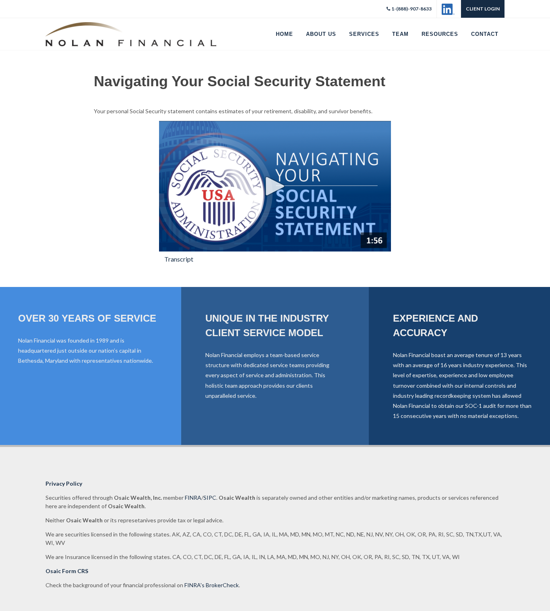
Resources (440, 34)
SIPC (209, 497)
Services (364, 34)
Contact (484, 34)
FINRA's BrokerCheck (211, 585)
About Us (321, 34)
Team (400, 34)
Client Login (483, 9)
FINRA (193, 497)
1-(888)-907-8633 (411, 9)
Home (284, 34)
